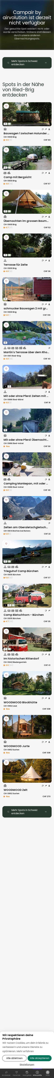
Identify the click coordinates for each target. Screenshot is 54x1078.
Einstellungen (27, 1064)
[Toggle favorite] (6, 106)
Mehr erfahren (25, 1051)
